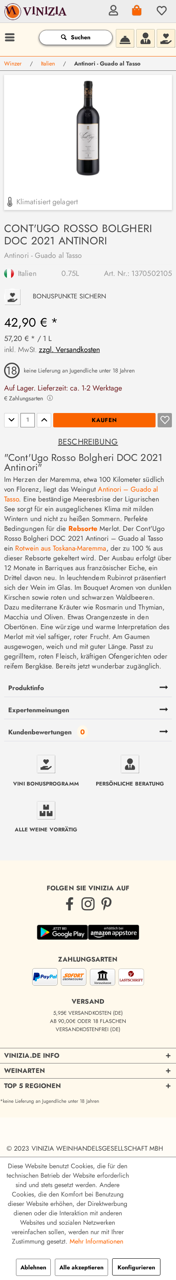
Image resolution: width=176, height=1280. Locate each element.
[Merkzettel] (160, 10)
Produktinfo (26, 688)
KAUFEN (104, 420)
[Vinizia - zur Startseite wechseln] (36, 17)
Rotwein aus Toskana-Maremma (60, 548)
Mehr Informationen (96, 1241)
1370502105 (151, 273)
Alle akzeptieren (81, 1267)
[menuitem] (112, 10)
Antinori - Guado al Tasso (43, 255)
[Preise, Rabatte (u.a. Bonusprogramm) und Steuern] (166, 37)
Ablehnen (33, 1267)
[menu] (8, 37)
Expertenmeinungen (38, 710)
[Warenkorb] (136, 10)
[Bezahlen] (88, 978)
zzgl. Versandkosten (69, 349)
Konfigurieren (136, 1267)
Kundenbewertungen (40, 732)
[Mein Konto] (112, 10)
